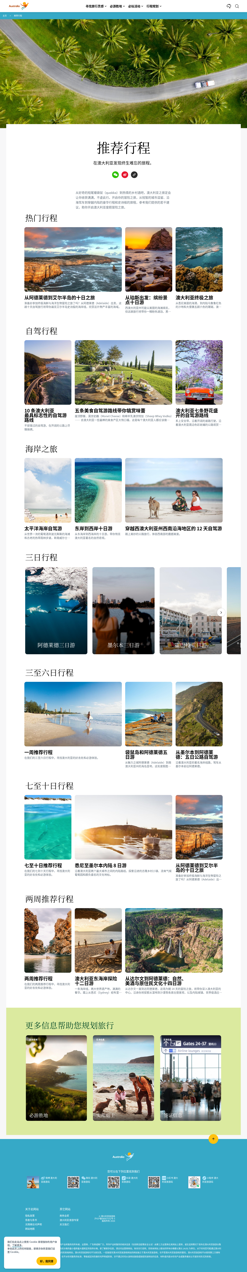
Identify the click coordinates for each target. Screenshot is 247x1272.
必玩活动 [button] (134, 6)
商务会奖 (64, 1215)
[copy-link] (134, 174)
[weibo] (124, 174)
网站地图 (30, 1228)
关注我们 (64, 1224)
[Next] (221, 612)
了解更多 (17, 1245)
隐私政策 (30, 1215)
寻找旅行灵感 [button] (95, 6)
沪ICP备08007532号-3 (104, 1218)
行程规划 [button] (153, 6)
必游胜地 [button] (116, 6)
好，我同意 (46, 1261)
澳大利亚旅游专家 (69, 1220)
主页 (5, 15)
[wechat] (115, 174)
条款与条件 (31, 1220)
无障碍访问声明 (33, 1224)
